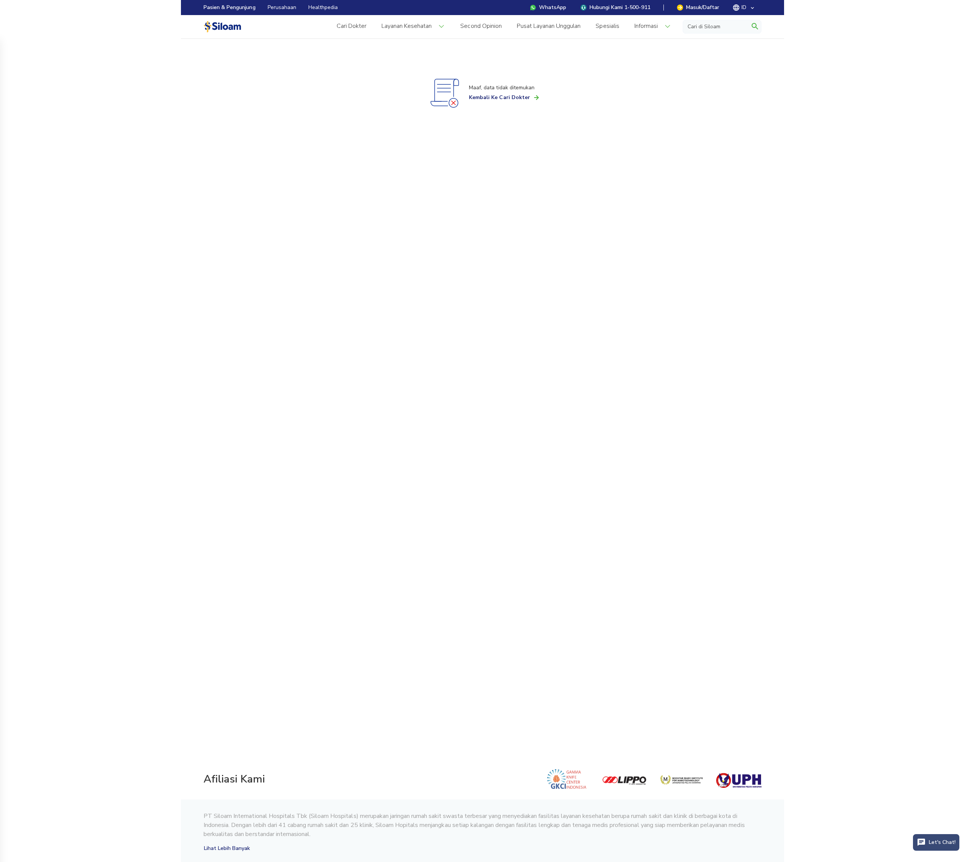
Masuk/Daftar (702, 7)
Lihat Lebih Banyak (227, 848)
